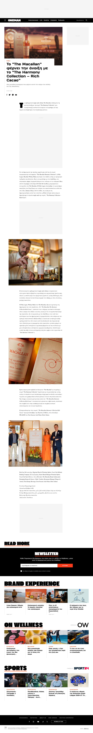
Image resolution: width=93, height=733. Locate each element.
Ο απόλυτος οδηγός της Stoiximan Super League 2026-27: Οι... (78, 693)
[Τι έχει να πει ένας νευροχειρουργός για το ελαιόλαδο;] (78, 637)
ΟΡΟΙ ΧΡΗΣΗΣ (52, 717)
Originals (54, 20)
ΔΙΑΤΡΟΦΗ (73, 646)
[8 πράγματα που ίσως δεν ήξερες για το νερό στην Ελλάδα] (78, 596)
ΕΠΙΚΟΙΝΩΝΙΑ (23, 717)
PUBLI (8, 60)
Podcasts (61, 20)
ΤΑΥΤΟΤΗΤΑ (33, 717)
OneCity (46, 20)
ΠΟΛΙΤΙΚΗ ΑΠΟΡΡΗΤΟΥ (67, 717)
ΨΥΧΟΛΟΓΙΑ (10, 646)
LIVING (51, 646)
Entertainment (33, 20)
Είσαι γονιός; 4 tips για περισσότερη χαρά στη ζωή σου (57, 650)
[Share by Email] (16, 95)
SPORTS (15, 668)
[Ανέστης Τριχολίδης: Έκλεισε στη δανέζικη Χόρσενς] (57, 680)
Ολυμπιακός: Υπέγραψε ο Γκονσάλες (11, 693)
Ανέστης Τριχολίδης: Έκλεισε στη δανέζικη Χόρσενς (57, 693)
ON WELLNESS (23, 625)
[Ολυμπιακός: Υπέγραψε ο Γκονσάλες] (14, 680)
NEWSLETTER (58, 721)
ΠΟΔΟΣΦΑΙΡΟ (11, 689)
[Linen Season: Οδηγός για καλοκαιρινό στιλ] (14, 596)
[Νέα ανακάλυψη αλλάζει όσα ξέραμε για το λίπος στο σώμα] (35, 637)
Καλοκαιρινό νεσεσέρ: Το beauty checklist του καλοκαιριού (36, 607)
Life (41, 20)
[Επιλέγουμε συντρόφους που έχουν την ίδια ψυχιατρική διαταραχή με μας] (14, 637)
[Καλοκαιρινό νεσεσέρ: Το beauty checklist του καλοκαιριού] (35, 596)
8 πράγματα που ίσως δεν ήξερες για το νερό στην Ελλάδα (78, 607)
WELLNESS (31, 646)
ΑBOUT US (43, 717)
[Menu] (5, 20)
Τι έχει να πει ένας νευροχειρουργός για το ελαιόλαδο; (78, 650)
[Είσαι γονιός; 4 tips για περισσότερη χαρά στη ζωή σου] (57, 637)
